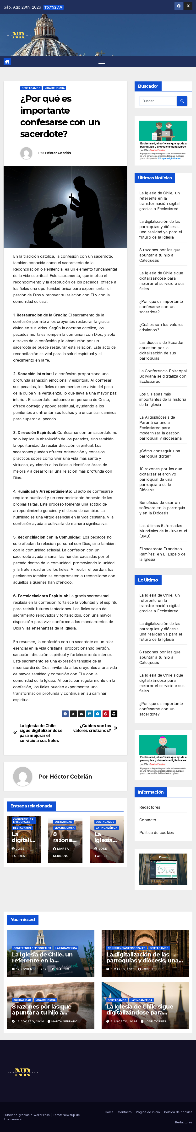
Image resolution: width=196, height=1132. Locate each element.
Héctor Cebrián (58, 153)
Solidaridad (63, 821)
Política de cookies (156, 832)
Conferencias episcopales (23, 820)
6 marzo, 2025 (123, 969)
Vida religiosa (55, 88)
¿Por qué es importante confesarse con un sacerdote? (161, 306)
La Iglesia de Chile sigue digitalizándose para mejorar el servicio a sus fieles (41, 733)
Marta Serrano (64, 1021)
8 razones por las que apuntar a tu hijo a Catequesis (159, 255)
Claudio (62, 969)
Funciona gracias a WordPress (27, 1115)
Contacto (147, 819)
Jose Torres (153, 969)
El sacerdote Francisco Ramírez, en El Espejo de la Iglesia (162, 554)
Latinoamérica (106, 827)
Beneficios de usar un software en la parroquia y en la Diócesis (162, 507)
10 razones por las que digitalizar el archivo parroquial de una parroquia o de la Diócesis (160, 479)
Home (109, 1112)
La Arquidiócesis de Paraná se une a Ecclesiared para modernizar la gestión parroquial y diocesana (160, 428)
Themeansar (13, 1119)
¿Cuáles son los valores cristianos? (92, 728)
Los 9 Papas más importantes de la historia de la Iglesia (162, 399)
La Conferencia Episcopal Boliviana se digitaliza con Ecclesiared (163, 376)
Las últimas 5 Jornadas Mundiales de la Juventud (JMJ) (163, 531)
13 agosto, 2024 (30, 1021)
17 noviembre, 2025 (32, 969)
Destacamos (31, 88)
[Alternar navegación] (102, 61)
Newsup (69, 1115)
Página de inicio (148, 1112)
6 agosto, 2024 (124, 1021)
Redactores (149, 807)
